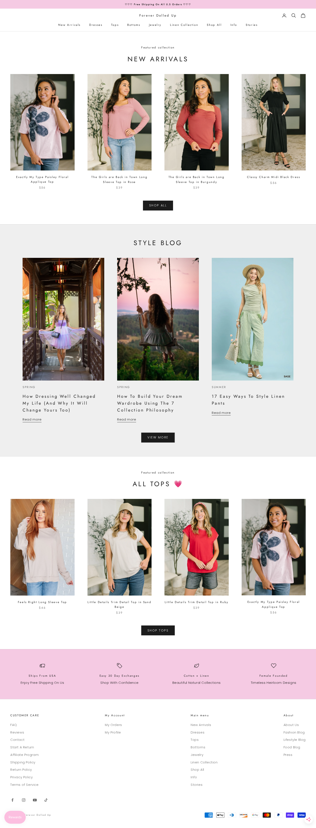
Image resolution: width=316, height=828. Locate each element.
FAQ (13, 725)
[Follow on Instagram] (23, 800)
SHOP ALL (158, 205)
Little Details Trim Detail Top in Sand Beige (119, 604)
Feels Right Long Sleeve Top (42, 602)
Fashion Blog (294, 732)
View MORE (158, 437)
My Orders (113, 725)
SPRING (29, 387)
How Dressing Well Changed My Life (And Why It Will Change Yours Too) (59, 403)
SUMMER (219, 387)
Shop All (214, 25)
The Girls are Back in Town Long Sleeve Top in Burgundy (197, 179)
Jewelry (155, 25)
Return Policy (21, 769)
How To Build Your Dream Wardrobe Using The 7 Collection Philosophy (150, 403)
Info (233, 25)
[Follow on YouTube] (35, 800)
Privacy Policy (21, 777)
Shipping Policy (22, 762)
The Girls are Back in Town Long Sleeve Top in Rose (119, 179)
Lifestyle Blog (295, 739)
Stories (252, 25)
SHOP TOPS (158, 630)
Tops (115, 25)
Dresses (95, 25)
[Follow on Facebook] (12, 800)
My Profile (113, 732)
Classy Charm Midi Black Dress (273, 177)
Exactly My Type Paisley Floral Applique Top (42, 179)
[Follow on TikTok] (46, 800)
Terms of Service (24, 784)
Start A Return (22, 747)
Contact (17, 739)
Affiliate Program (24, 754)
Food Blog (292, 747)
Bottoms (133, 25)
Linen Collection (184, 25)
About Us (291, 725)
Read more (32, 419)
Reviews (17, 732)
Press (288, 754)
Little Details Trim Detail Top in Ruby (197, 602)
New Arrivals (69, 25)
